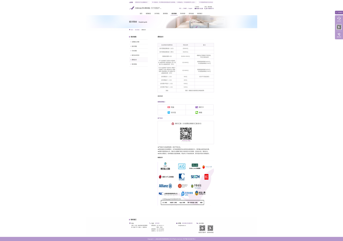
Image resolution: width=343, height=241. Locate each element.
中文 (180, 8)
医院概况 (148, 13)
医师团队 (165, 13)
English (190, 8)
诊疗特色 (156, 13)
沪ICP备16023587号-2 (189, 239)
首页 (141, 13)
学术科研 (182, 13)
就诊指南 (174, 13)
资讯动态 (191, 13)
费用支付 (144, 29)
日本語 (185, 8)
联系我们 (199, 13)
